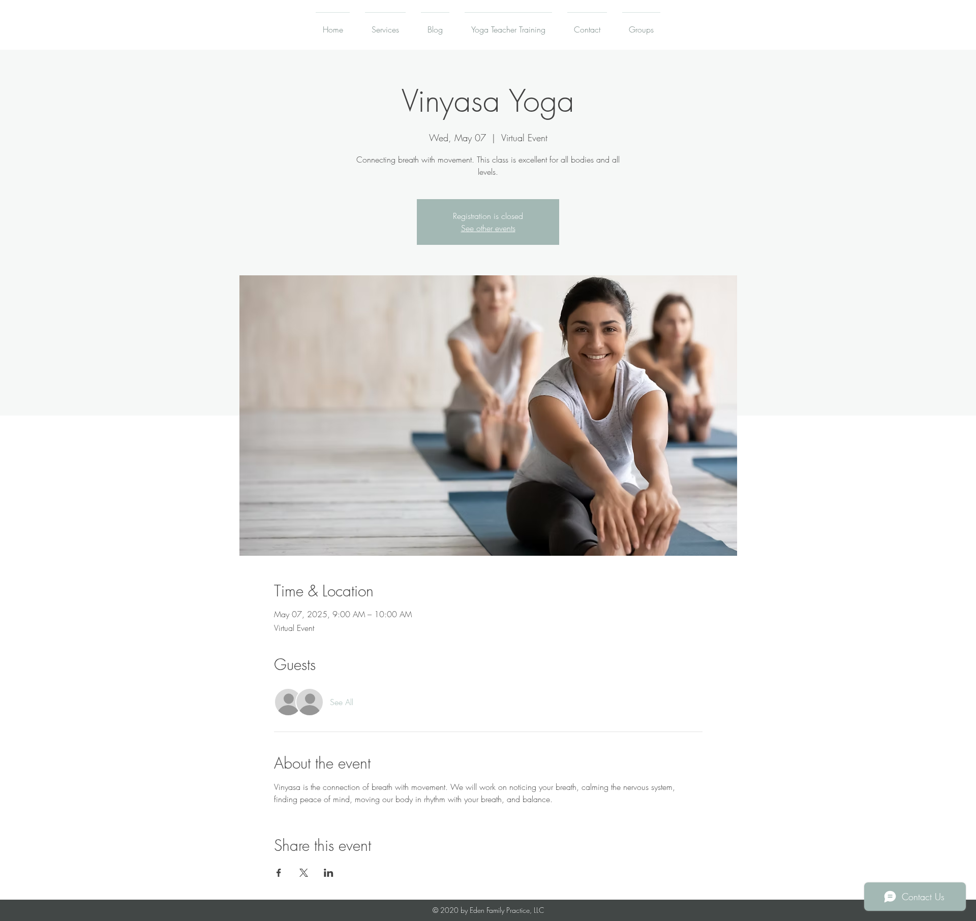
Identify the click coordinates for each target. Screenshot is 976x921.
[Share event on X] (304, 873)
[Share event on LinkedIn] (328, 873)
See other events (488, 228)
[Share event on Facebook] (279, 873)
